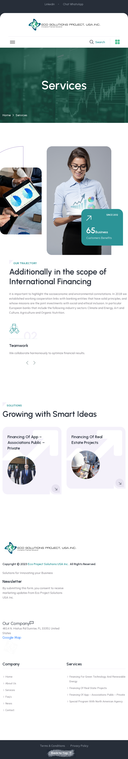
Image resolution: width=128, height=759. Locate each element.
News (8, 703)
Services (10, 690)
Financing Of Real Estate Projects (87, 439)
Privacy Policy (79, 745)
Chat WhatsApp (73, 4)
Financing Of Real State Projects (88, 688)
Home (6, 115)
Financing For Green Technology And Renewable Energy (97, 679)
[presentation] (27, 363)
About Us (10, 683)
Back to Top (59, 753)
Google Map (11, 637)
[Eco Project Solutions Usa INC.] (64, 24)
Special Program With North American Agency (96, 701)
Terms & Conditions (52, 745)
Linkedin (50, 4)
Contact (9, 710)
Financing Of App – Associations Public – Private (26, 442)
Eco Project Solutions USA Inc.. (48, 564)
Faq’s (8, 696)
